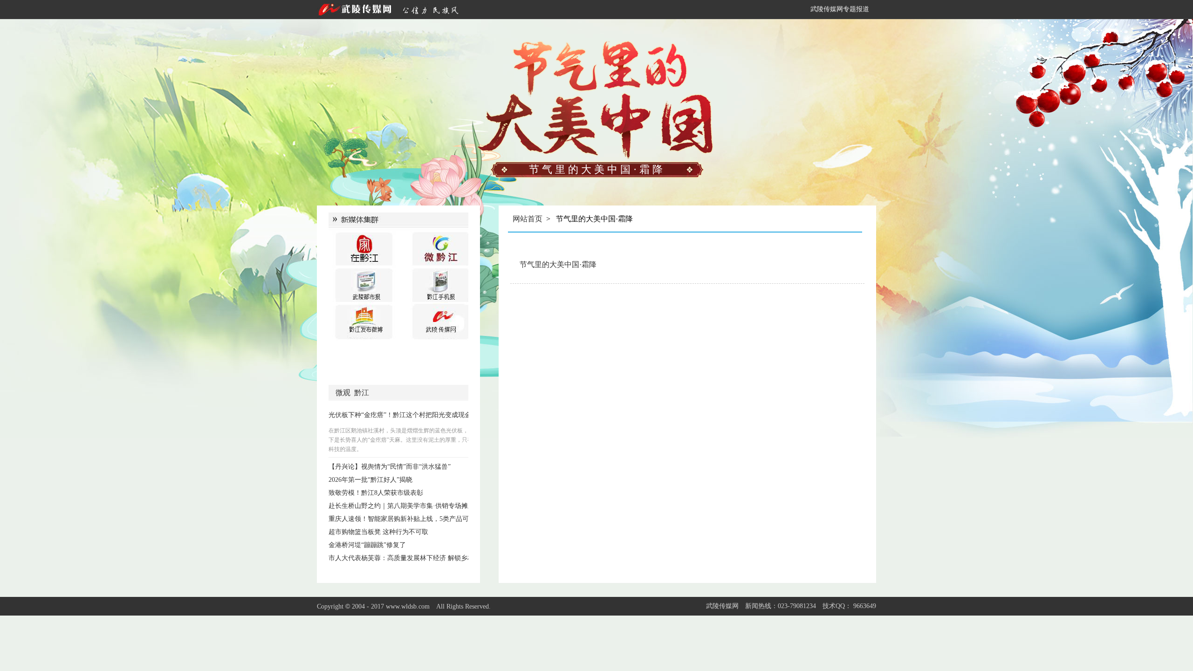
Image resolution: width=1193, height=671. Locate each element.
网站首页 (527, 219)
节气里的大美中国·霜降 (558, 264)
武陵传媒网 (722, 606)
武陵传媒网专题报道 (839, 9)
